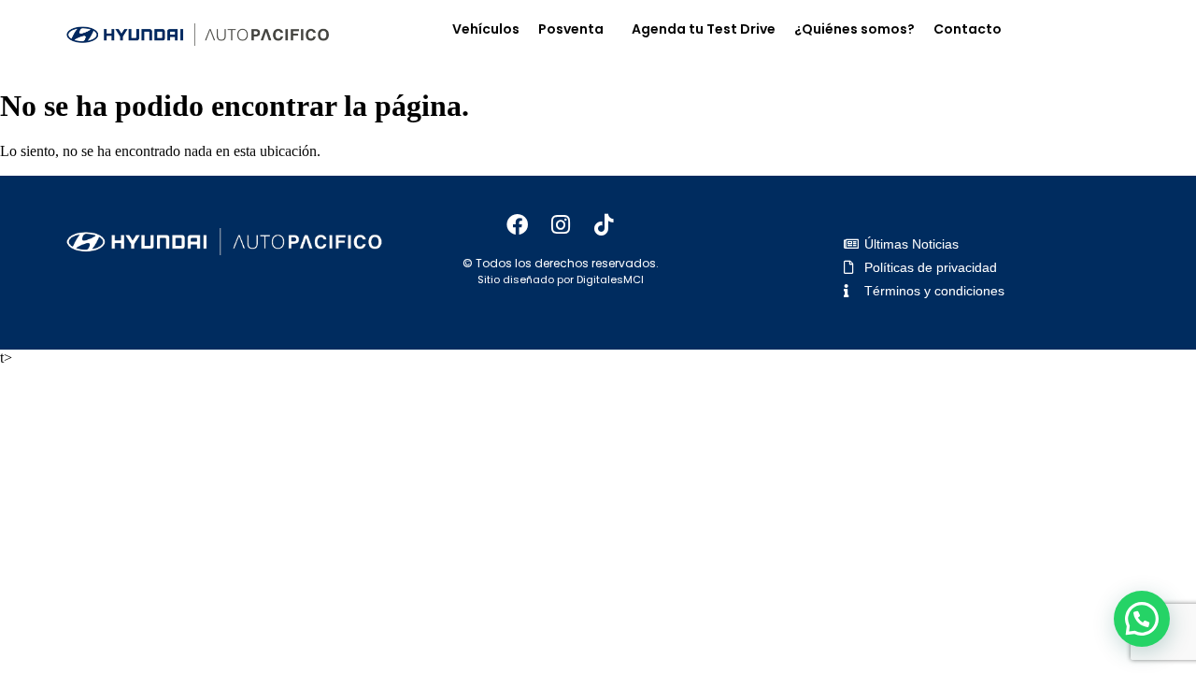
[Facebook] (517, 225)
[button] (575, 29)
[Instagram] (560, 225)
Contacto (967, 29)
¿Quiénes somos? (854, 29)
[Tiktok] (603, 225)
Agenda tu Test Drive (704, 29)
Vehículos (486, 29)
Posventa (571, 29)
